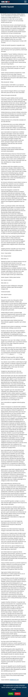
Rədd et (17, 693)
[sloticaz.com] (5, 2)
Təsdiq (11, 693)
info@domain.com (14, 679)
